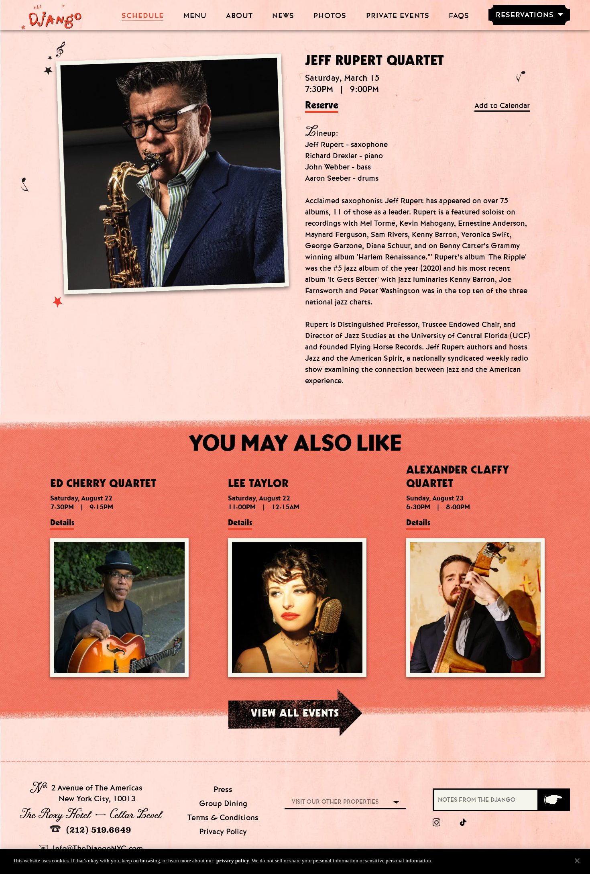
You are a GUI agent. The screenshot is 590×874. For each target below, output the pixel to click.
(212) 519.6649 (97, 830)
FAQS (459, 15)
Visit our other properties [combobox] (335, 802)
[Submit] (553, 800)
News (283, 15)
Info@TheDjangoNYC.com (97, 848)
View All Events (295, 712)
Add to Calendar (502, 105)
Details (62, 522)
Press (223, 789)
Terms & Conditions (222, 818)
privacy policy (232, 861)
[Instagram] (436, 822)
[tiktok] (464, 822)
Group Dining (223, 803)
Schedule (143, 15)
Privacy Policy (223, 832)
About (239, 15)
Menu (195, 15)
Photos (329, 15)
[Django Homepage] (51, 15)
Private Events (397, 15)
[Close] (577, 861)
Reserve (321, 105)
